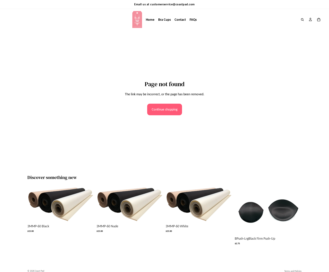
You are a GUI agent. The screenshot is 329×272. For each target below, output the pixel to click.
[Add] (88, 216)
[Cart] (319, 19)
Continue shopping (164, 109)
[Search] (302, 19)
